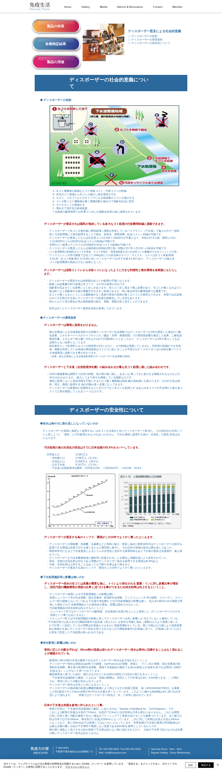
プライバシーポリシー (77, 766)
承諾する (206, 765)
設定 (190, 765)
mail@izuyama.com (115, 752)
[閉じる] (218, 765)
